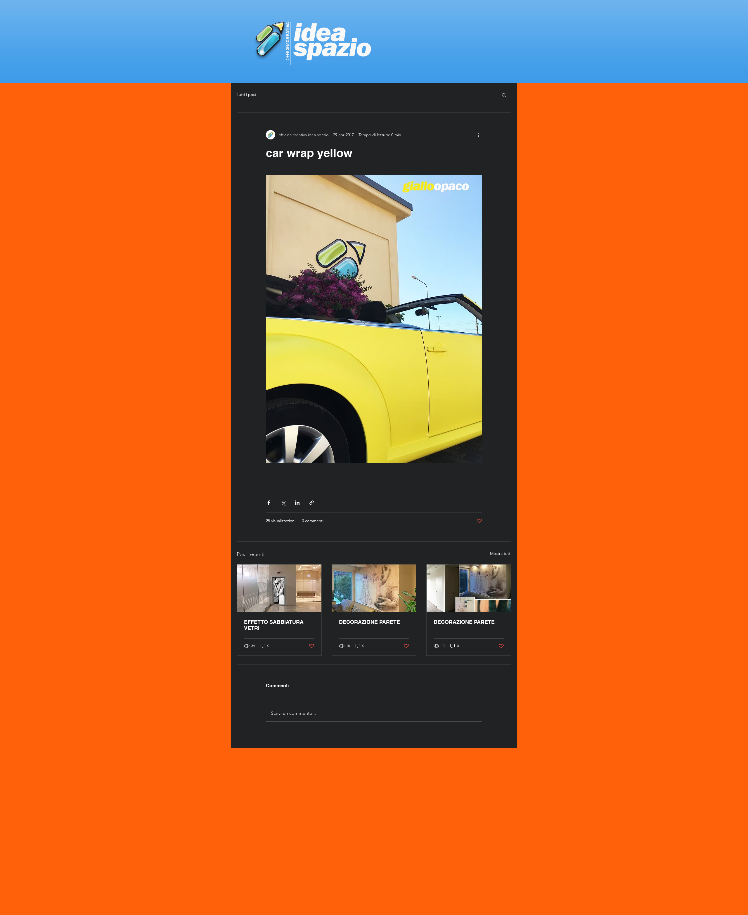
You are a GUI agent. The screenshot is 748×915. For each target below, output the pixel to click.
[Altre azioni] (478, 134)
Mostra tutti (500, 553)
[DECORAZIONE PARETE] (374, 588)
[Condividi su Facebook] (268, 502)
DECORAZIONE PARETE (369, 622)
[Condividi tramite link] (311, 502)
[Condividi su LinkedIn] (297, 502)
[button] (504, 94)
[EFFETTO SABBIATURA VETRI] (279, 588)
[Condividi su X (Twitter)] (283, 502)
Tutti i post (246, 94)
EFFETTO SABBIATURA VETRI (274, 625)
